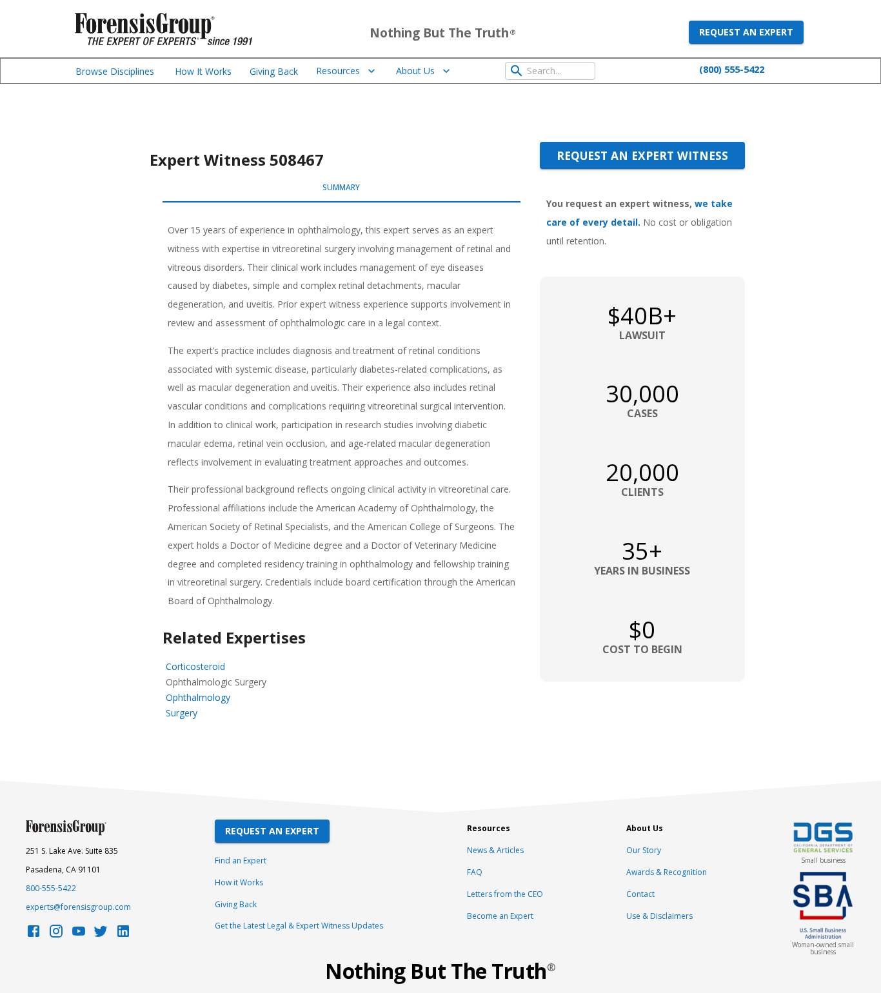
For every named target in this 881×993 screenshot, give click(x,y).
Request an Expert (746, 32)
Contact (640, 894)
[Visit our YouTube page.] (78, 934)
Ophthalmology (198, 697)
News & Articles (495, 850)
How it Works (239, 882)
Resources (338, 70)
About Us (415, 70)
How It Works (203, 71)
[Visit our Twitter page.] (100, 934)
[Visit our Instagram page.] (56, 934)
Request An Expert (272, 831)
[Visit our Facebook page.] (33, 934)
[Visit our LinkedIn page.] (123, 934)
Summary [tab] (341, 187)
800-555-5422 (51, 888)
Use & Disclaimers (659, 915)
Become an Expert (500, 915)
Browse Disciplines (114, 71)
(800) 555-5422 (731, 69)
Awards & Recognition (666, 872)
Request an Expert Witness (642, 155)
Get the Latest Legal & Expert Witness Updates (299, 925)
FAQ (474, 872)
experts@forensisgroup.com (78, 906)
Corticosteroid (195, 666)
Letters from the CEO (505, 894)
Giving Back (274, 71)
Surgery (181, 713)
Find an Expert (240, 860)
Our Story (643, 850)
